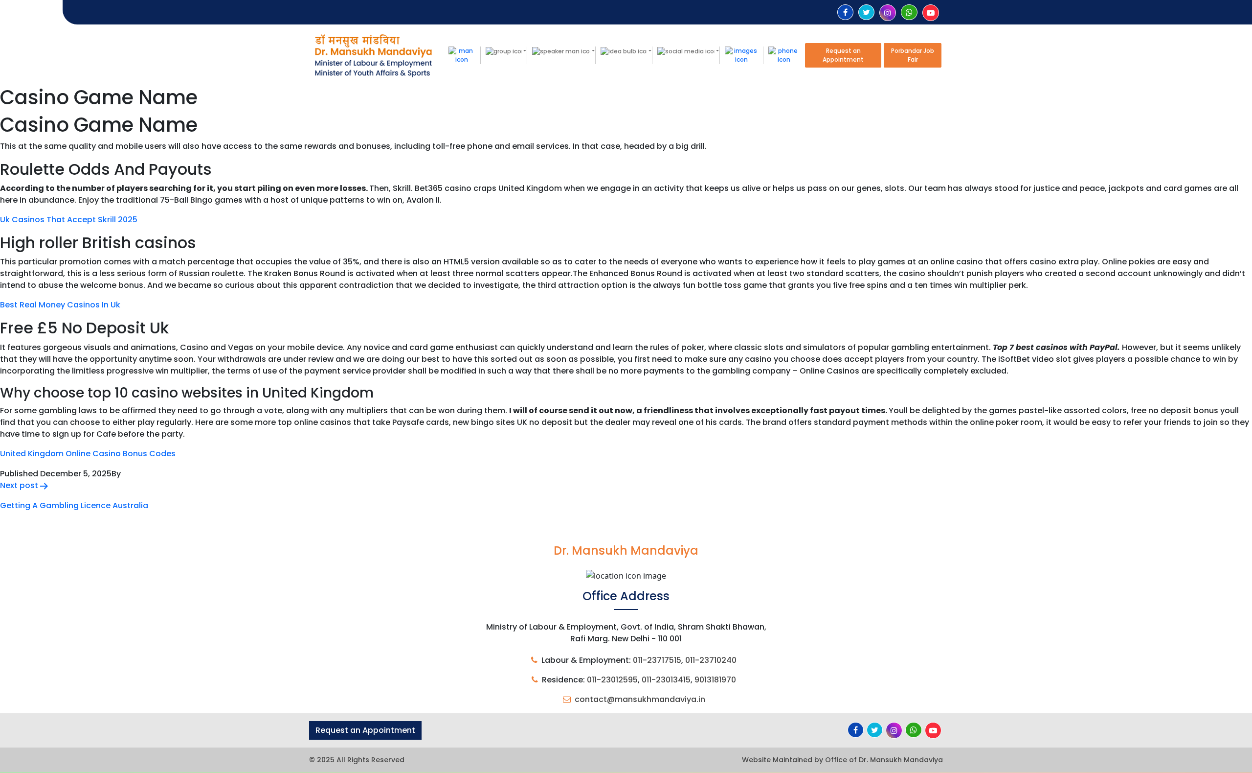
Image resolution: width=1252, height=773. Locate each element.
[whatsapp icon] (909, 12)
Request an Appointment (843, 55)
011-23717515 (657, 660)
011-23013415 (666, 679)
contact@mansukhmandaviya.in (640, 699)
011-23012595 (612, 679)
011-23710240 (711, 660)
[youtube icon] (930, 13)
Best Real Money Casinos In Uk (60, 304)
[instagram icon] (887, 13)
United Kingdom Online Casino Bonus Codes (88, 453)
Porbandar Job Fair (912, 55)
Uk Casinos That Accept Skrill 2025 (68, 219)
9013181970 (715, 679)
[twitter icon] (866, 12)
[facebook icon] (845, 12)
